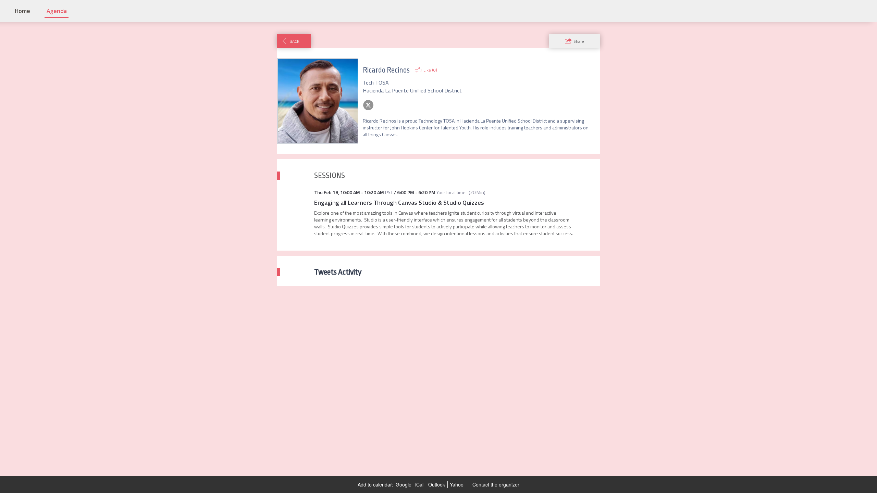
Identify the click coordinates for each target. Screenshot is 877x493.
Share (578, 41)
